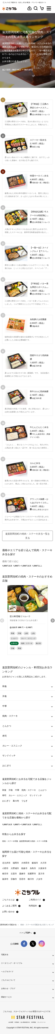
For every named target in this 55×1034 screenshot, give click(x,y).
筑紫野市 (32, 873)
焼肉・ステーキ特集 (10, 841)
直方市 (41, 873)
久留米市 (42, 868)
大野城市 (15, 868)
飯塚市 (35, 862)
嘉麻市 (22, 873)
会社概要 (11, 1022)
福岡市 (16, 862)
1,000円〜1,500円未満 (22, 565)
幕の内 (16, 800)
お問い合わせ (8, 911)
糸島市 (33, 868)
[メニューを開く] (49, 8)
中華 (17, 789)
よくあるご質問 (9, 905)
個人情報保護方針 (25, 1022)
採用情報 (33, 1022)
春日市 (5, 873)
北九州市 (6, 862)
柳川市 (31, 878)
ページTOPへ (25, 932)
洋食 (11, 789)
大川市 (43, 862)
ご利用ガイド (35, 899)
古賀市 (14, 873)
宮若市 (22, 878)
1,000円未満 (7, 565)
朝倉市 (24, 868)
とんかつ (42, 789)
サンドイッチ (35, 795)
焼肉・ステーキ (29, 789)
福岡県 (5, 851)
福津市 (5, 878)
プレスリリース (41, 1022)
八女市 (39, 878)
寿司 (4, 795)
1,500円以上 (37, 565)
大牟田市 (25, 862)
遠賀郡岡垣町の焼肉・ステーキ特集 (33, 841)
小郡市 (5, 868)
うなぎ (24, 800)
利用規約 (33, 905)
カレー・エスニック (18, 795)
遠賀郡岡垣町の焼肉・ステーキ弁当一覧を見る (27, 535)
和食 (4, 789)
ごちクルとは (8, 899)
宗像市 (14, 878)
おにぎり (6, 800)
